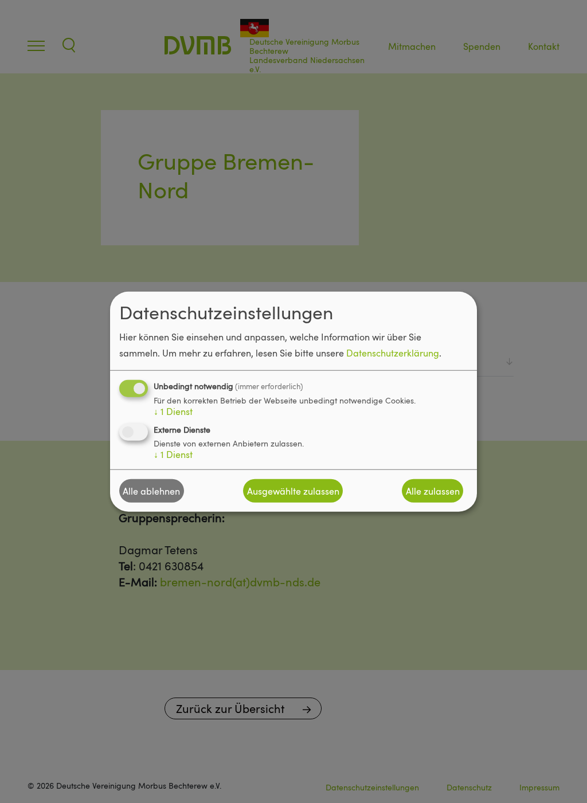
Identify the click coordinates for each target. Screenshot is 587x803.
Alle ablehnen (151, 490)
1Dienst (173, 411)
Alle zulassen (433, 490)
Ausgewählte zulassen (293, 490)
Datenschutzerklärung (392, 353)
